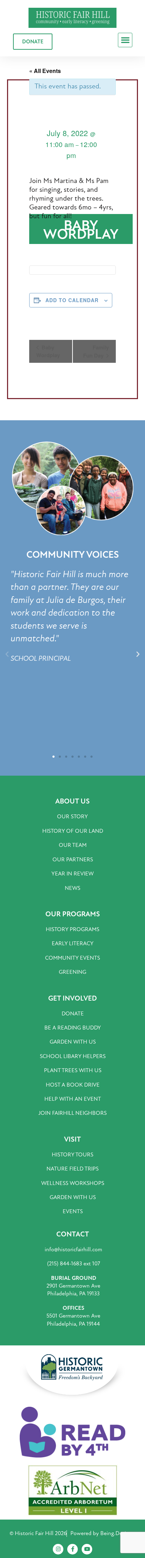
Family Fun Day (96, 351)
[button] (125, 40)
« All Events (45, 71)
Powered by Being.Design (101, 1533)
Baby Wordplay (48, 351)
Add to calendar (72, 300)
